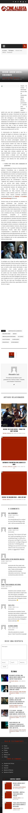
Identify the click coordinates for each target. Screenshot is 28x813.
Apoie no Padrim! (8, 772)
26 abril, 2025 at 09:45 (6, 586)
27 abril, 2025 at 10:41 (13, 607)
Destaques (5, 78)
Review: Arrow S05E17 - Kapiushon (19, 784)
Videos (19, 798)
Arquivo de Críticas (9, 763)
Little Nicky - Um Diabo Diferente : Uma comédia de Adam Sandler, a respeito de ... (17, 712)
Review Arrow (14, 342)
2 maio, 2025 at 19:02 (13, 628)
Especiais (10, 466)
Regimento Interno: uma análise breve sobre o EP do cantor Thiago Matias (17, 677)
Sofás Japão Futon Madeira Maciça (12, 559)
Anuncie (6, 768)
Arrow (14, 333)
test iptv (11, 605)
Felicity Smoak (6, 339)
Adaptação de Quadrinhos (15, 330)
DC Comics (20, 336)
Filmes (15, 466)
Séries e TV (17, 78)
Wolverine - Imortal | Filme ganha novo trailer (19, 794)
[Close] (4, 779)
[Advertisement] (14, 27)
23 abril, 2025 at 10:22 (6, 561)
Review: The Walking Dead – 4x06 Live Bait (14, 497)
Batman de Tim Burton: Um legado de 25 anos (14, 463)
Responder (11, 517)
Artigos (5, 466)
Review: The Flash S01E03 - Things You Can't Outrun (14, 430)
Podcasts (6, 748)
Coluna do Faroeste (14, 705)
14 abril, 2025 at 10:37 (13, 530)
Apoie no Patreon (8, 770)
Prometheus (5, 342)
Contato (6, 765)
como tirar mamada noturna (11, 585)
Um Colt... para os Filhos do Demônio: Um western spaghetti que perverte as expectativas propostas (17, 700)
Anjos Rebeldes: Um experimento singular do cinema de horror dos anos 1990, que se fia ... (17, 725)
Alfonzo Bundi (13, 626)
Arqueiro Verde (6, 333)
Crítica (11, 691)
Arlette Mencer (13, 528)
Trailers (15, 798)
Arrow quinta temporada (8, 336)
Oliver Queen (15, 339)
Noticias (18, 808)
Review (11, 78)
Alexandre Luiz (18, 79)
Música (16, 681)
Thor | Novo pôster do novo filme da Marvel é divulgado (19, 804)
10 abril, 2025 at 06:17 (13, 515)
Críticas (6, 752)
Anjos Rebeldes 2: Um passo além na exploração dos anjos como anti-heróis (17, 687)
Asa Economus (13, 513)
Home (5, 746)
